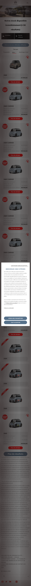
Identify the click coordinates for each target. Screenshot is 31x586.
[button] (19, 265)
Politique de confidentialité (9, 307)
